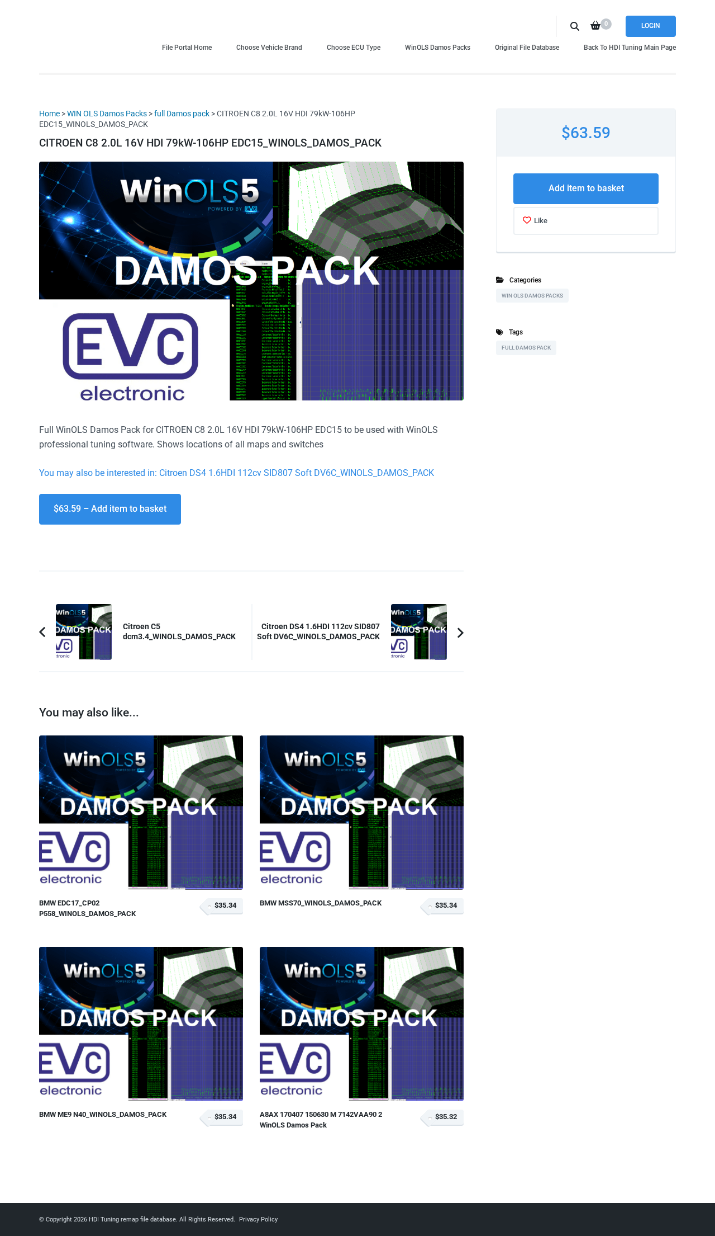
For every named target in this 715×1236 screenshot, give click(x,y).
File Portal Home (187, 47)
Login (650, 26)
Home (49, 113)
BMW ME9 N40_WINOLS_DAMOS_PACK (102, 1114)
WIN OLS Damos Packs (107, 113)
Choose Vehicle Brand (269, 47)
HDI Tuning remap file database (132, 1219)
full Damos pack (181, 113)
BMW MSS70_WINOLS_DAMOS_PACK (321, 903)
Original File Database (527, 47)
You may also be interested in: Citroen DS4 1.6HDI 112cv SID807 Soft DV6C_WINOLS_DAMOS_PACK (236, 473)
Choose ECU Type (353, 47)
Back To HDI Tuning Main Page (630, 47)
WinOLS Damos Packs (437, 47)
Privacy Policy (258, 1219)
